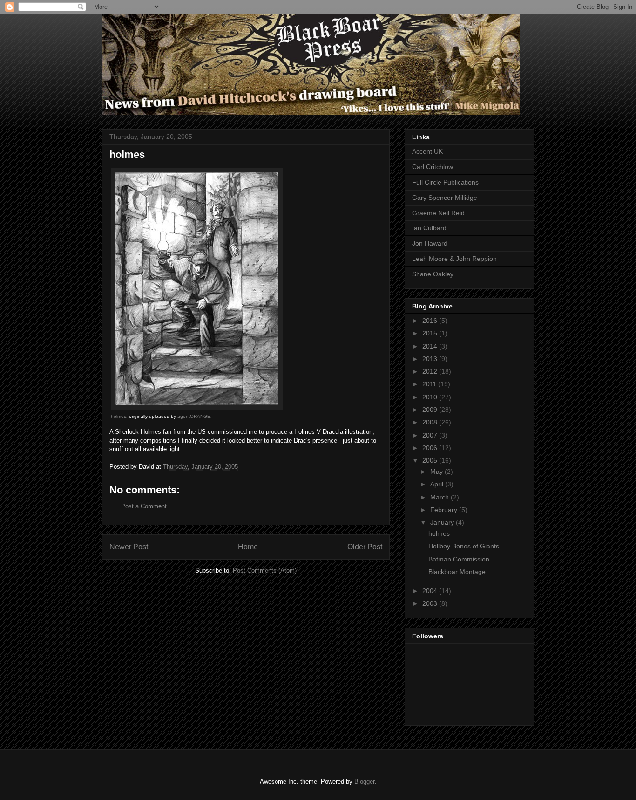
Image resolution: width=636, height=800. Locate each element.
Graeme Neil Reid (438, 213)
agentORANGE (193, 416)
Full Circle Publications (445, 182)
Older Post (364, 547)
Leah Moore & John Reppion (454, 258)
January (443, 522)
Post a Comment (144, 506)
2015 (430, 333)
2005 (430, 460)
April (437, 484)
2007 (430, 435)
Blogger (364, 781)
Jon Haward (429, 243)
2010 (430, 397)
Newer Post (128, 547)
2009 (430, 409)
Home (248, 547)
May (437, 471)
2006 (430, 447)
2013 (430, 358)
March (440, 497)
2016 (430, 320)
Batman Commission (458, 559)
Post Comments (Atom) (265, 570)
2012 (430, 371)
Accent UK (427, 151)
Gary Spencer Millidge (444, 197)
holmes (118, 416)
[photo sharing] (197, 407)
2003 (430, 603)
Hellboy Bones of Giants (463, 546)
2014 (430, 346)
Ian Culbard (429, 228)
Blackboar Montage (457, 571)
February (444, 509)
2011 (430, 384)
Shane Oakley (432, 274)
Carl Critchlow (432, 167)
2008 (430, 422)
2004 (430, 591)
